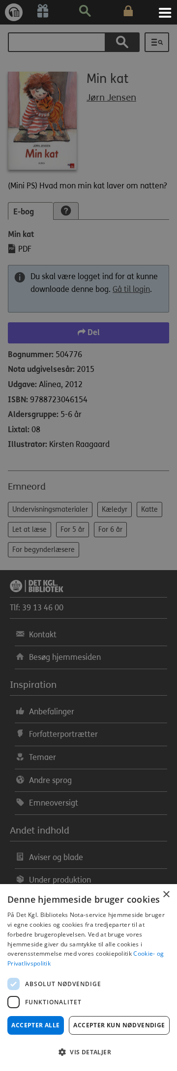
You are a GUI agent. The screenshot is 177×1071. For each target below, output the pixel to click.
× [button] (166, 894)
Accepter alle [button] (35, 1025)
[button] (88, 1052)
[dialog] (88, 977)
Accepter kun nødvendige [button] (119, 1025)
